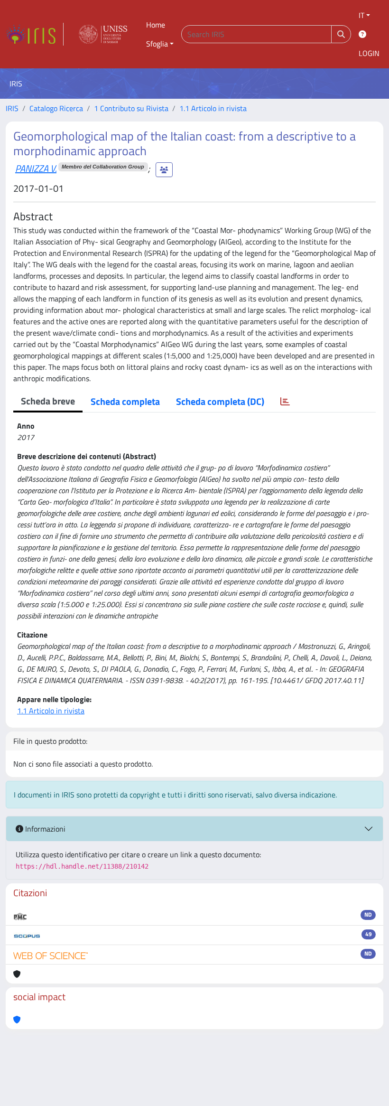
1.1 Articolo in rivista (213, 108)
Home (155, 24)
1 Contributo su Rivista (131, 108)
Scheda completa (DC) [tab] (220, 401)
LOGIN (369, 53)
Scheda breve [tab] (48, 401)
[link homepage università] (103, 34)
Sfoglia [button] (157, 43)
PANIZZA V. (35, 168)
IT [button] (361, 15)
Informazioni (44, 828)
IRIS (12, 108)
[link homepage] (35, 34)
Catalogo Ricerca (56, 108)
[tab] (285, 402)
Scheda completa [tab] (125, 401)
